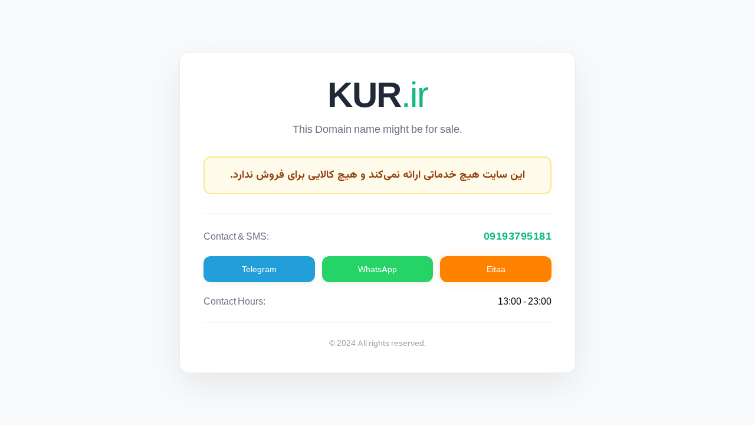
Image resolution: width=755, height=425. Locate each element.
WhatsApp (377, 269)
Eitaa (496, 269)
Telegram (259, 269)
